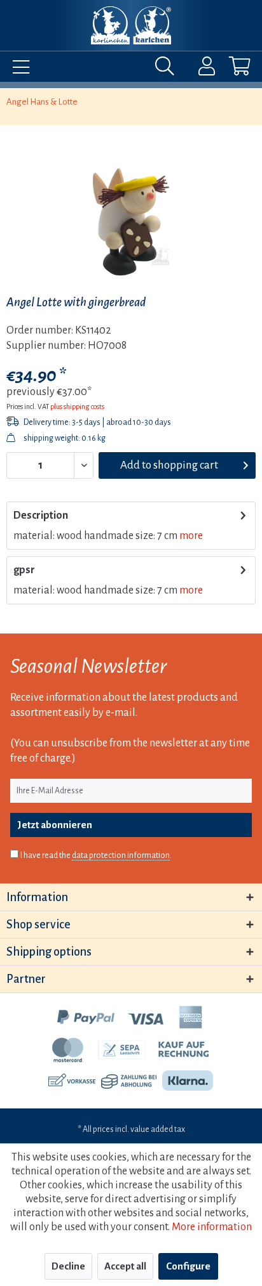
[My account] (198, 69)
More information (212, 1227)
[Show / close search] (168, 69)
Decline (68, 1266)
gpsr (24, 570)
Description (40, 515)
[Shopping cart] (229, 69)
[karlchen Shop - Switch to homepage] (130, 25)
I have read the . (96, 855)
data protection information (121, 855)
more (191, 536)
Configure (188, 1266)
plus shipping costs (77, 406)
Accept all (125, 1266)
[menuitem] (18, 69)
